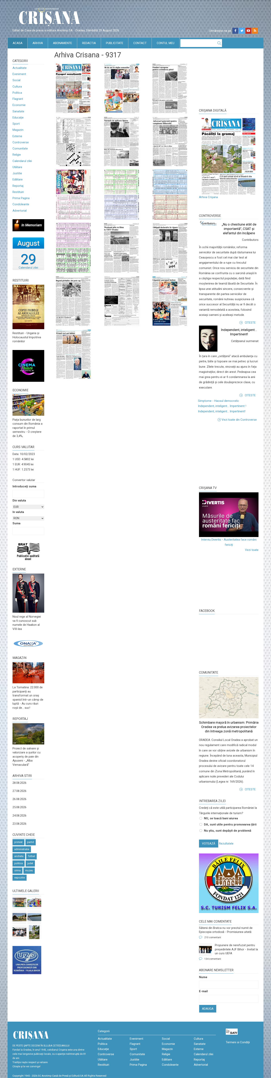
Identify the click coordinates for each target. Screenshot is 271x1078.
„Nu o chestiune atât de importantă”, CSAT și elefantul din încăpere (239, 228)
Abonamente (62, 43)
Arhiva (38, 43)
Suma (16, 523)
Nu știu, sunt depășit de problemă (227, 830)
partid (30, 842)
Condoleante (20, 204)
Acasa (17, 43)
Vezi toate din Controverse (239, 419)
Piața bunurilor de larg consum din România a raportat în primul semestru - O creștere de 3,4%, (27, 428)
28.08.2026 (19, 783)
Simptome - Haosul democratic (218, 401)
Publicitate (114, 43)
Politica (17, 92)
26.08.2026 (19, 799)
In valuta (18, 512)
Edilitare (17, 179)
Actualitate (19, 68)
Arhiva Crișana (208, 197)
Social (16, 80)
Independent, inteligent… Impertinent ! (222, 406)
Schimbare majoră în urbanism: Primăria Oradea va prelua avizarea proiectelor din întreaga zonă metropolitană (229, 726)
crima (17, 870)
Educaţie (18, 117)
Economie (19, 105)
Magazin (17, 130)
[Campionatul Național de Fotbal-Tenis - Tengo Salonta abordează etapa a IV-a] (19, 902)
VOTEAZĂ (208, 843)
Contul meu (165, 43)
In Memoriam (31, 225)
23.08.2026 (19, 823)
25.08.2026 (19, 807)
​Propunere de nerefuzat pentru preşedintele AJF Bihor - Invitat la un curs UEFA (236, 949)
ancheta (18, 856)
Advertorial (19, 210)
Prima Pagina (21, 198)
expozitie (19, 877)
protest (18, 842)
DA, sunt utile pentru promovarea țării (230, 824)
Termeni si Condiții (238, 1042)
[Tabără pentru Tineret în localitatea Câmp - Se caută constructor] (19, 917)
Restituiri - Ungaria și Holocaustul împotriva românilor (26, 337)
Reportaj (17, 186)
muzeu (29, 870)
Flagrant (17, 99)
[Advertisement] (229, 453)
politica (18, 863)
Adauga (207, 1009)
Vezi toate (252, 550)
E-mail (203, 991)
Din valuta (19, 500)
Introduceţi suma (24, 486)
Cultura (17, 86)
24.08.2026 (19, 815)
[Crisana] (50, 18)
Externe (17, 136)
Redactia (89, 43)
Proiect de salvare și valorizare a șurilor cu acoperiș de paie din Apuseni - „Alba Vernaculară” (26, 757)
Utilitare (17, 167)
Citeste (250, 322)
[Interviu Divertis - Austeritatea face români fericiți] (229, 514)
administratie (21, 849)
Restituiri (18, 192)
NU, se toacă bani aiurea (221, 818)
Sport (16, 123)
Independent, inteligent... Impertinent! (221, 411)
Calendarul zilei (22, 161)
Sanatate (18, 111)
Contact (140, 43)
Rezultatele (226, 843)
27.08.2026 (19, 791)
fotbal (31, 856)
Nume (203, 977)
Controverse (20, 142)
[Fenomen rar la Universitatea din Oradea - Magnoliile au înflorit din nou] (34, 932)
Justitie (17, 173)
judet (30, 863)
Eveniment (19, 74)
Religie (16, 154)
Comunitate (20, 148)
